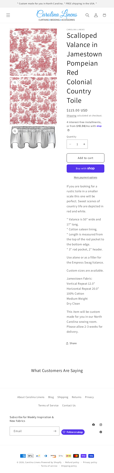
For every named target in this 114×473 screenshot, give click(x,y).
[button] (8, 15)
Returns (76, 397)
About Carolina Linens (31, 397)
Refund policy (72, 462)
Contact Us (69, 405)
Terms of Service (48, 405)
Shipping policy (69, 465)
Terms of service (49, 465)
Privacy (89, 397)
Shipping (71, 115)
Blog (51, 397)
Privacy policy (90, 462)
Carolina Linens (33, 462)
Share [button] (73, 343)
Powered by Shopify (51, 462)
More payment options (85, 177)
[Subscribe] (55, 431)
